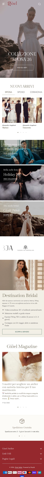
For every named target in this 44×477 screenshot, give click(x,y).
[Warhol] (11, 110)
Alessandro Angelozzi (9, 125)
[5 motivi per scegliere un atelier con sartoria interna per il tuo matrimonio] (22, 366)
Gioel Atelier (18, 467)
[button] (18, 132)
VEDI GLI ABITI (22, 67)
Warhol (5, 128)
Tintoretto (27, 128)
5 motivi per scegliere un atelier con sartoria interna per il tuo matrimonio (20, 387)
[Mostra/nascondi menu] (3, 3)
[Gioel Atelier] (12, 3)
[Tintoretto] (32, 110)
